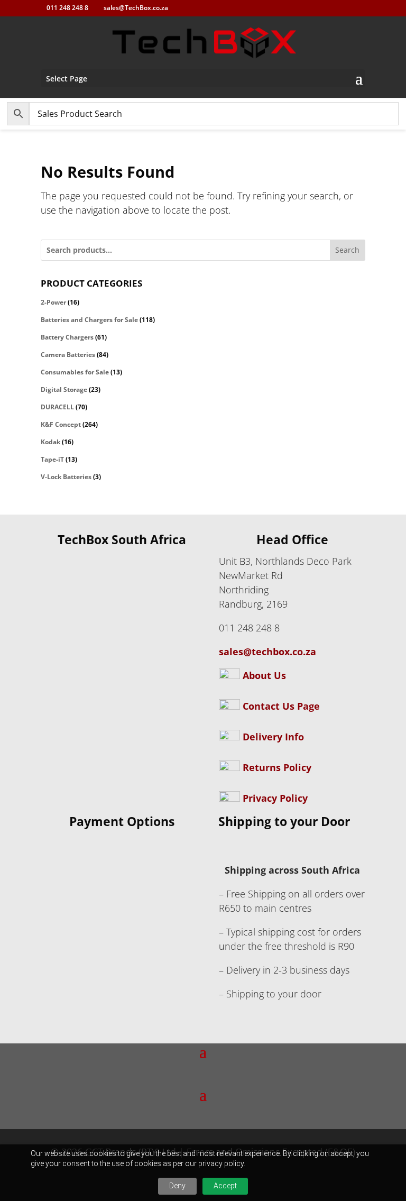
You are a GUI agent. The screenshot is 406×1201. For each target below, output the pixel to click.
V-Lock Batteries (66, 476)
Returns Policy (277, 767)
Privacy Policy (275, 798)
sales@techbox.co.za (267, 651)
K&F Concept (61, 424)
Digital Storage (64, 389)
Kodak (50, 441)
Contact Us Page (281, 706)
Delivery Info (273, 736)
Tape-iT (52, 459)
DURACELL (57, 406)
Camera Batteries (68, 354)
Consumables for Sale (75, 372)
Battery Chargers (67, 337)
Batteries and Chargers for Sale (89, 319)
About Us (263, 675)
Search (347, 250)
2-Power (53, 302)
